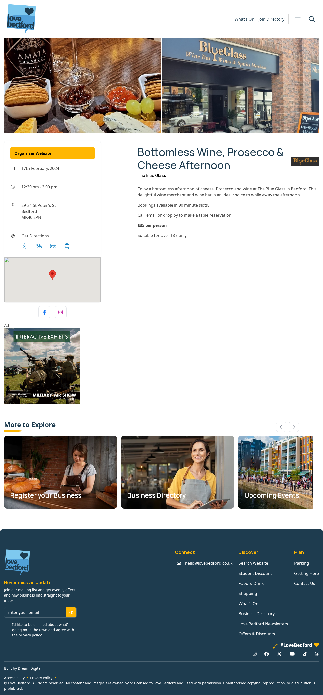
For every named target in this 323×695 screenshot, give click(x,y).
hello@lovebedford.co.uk (209, 563)
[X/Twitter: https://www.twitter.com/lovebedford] (279, 654)
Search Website (253, 563)
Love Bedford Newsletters (263, 624)
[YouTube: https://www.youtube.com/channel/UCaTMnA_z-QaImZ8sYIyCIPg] (292, 654)
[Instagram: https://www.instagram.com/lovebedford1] (255, 654)
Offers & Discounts (257, 634)
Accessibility (14, 677)
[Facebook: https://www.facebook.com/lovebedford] (266, 654)
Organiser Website (32, 153)
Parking (301, 563)
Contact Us (304, 583)
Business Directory (257, 613)
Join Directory (271, 19)
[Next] (294, 427)
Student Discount (255, 573)
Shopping (248, 593)
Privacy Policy (41, 677)
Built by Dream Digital (22, 668)
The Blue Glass (152, 175)
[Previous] (281, 427)
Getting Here (306, 573)
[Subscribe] (71, 612)
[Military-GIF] (68, 366)
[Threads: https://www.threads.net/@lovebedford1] (317, 654)
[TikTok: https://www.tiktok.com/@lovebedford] (305, 654)
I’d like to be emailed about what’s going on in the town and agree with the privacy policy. (43, 629)
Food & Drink (251, 583)
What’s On (244, 19)
